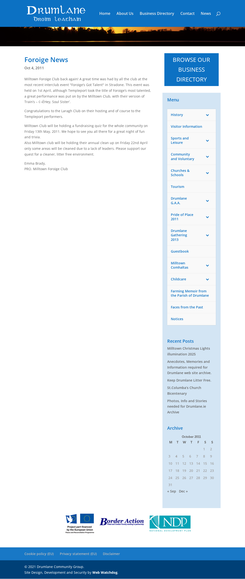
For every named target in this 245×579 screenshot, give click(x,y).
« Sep (171, 491)
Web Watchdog (104, 572)
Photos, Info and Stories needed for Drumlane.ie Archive (187, 407)
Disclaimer (111, 553)
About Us (125, 14)
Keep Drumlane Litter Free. (189, 380)
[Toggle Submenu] (207, 115)
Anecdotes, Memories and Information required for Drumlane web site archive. (189, 367)
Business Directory (157, 14)
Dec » (183, 491)
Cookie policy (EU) (39, 553)
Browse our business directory (191, 69)
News (206, 14)
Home (104, 14)
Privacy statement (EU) (78, 553)
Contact (187, 14)
